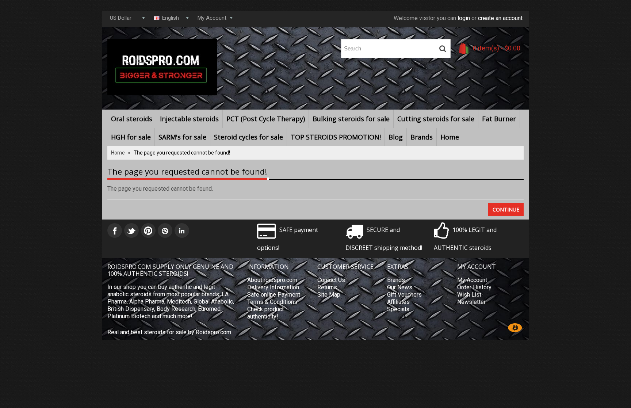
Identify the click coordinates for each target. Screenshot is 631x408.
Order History (474, 287)
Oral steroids (131, 118)
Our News (399, 287)
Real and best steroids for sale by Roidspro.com (169, 332)
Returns (327, 287)
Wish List (469, 294)
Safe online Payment (273, 294)
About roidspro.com (272, 280)
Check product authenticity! (265, 313)
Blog (396, 137)
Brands (421, 137)
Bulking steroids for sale (351, 118)
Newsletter (471, 301)
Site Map (328, 294)
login (464, 18)
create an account (500, 18)
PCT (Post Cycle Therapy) (265, 118)
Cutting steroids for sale (435, 118)
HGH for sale (131, 137)
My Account (472, 280)
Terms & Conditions (272, 301)
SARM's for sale (182, 137)
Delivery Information (273, 287)
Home (449, 137)
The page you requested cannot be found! (182, 153)
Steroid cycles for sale (248, 137)
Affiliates (398, 301)
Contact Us (331, 280)
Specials (398, 309)
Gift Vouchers (404, 294)
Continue (506, 209)
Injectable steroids (189, 118)
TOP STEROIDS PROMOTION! (336, 137)
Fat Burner (499, 118)
